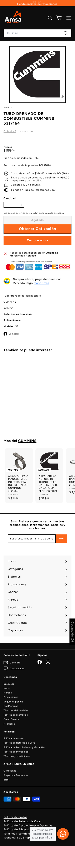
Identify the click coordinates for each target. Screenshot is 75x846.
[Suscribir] (61, 538)
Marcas (8, 692)
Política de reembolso (16, 714)
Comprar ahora (37, 240)
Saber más (41, 283)
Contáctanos (11, 706)
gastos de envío (16, 213)
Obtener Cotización (19, 417)
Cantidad (10, 198)
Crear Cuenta (11, 719)
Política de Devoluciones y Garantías (25, 747)
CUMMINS (10, 131)
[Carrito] (59, 18)
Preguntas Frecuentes (16, 775)
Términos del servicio (16, 710)
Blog (6, 779)
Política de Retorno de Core (19, 742)
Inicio (7, 107)
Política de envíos (14, 738)
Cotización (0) (72, 631)
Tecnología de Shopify (19, 837)
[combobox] (37, 33)
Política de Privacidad (16, 751)
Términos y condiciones (17, 756)
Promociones (11, 697)
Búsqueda (9, 684)
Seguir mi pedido (13, 701)
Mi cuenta (9, 723)
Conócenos (10, 770)
